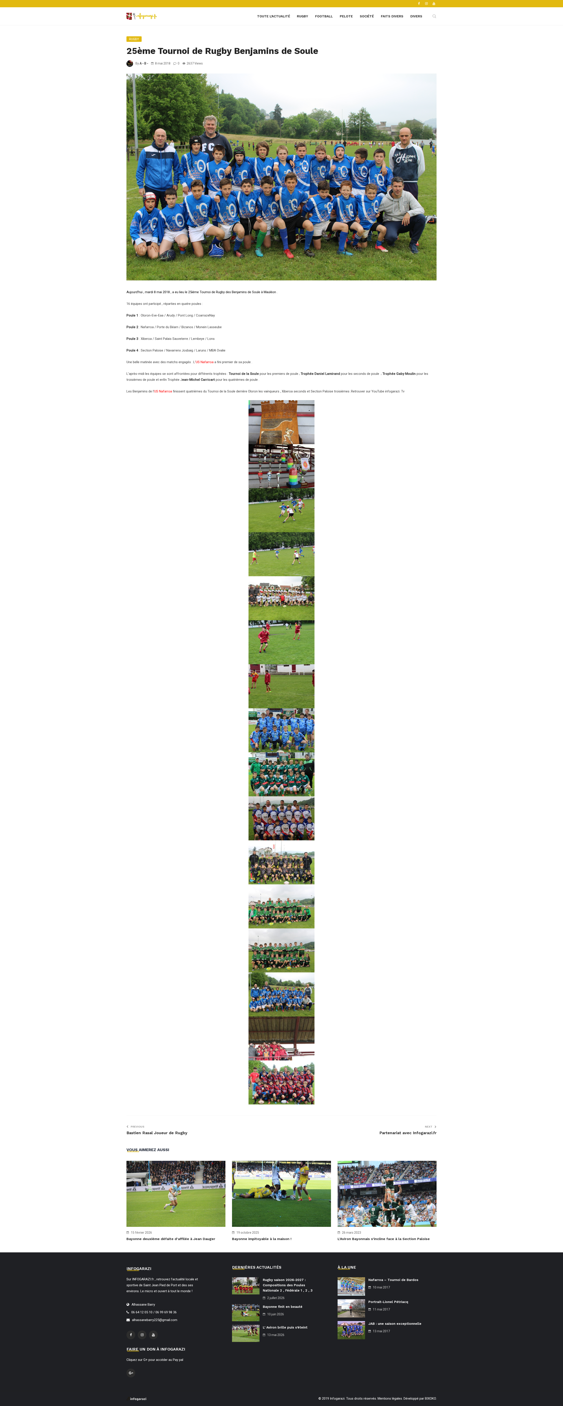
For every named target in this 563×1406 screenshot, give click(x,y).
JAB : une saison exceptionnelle (394, 1324)
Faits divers (392, 16)
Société (367, 16)
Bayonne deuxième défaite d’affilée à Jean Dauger (170, 1239)
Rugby (302, 16)
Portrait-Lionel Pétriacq (388, 1302)
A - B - (144, 63)
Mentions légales (390, 1398)
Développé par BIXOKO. (420, 1398)
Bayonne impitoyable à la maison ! (261, 1239)
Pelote (346, 16)
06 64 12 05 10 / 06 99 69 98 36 (154, 1312)
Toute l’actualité (273, 16)
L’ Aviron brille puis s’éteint (285, 1327)
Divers (416, 16)
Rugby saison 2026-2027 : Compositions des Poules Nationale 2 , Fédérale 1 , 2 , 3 (288, 1285)
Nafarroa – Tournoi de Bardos (393, 1280)
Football (324, 16)
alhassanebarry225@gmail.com (154, 1320)
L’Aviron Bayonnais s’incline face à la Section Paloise (384, 1239)
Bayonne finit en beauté (282, 1307)
